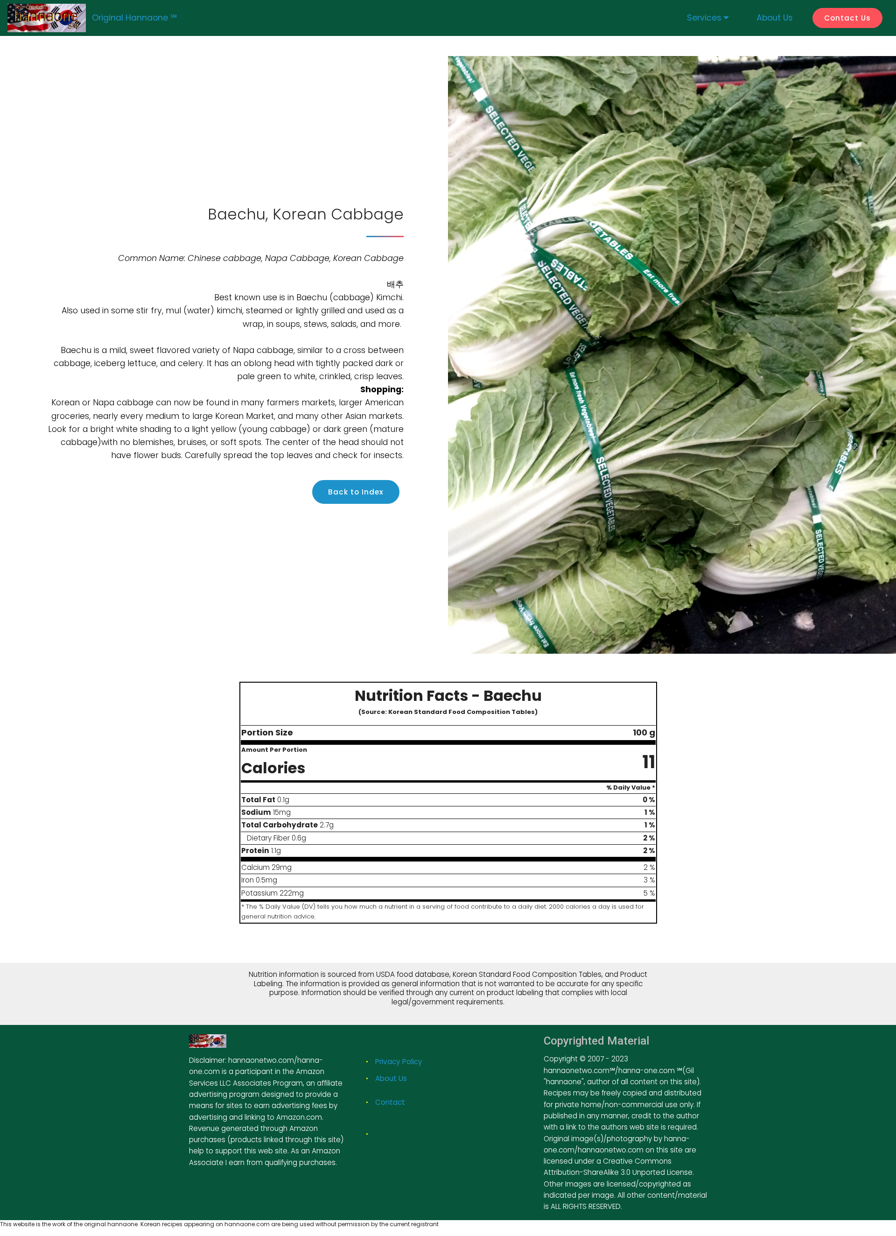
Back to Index (356, 492)
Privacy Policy (398, 1061)
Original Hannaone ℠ (134, 17)
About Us (391, 1078)
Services (704, 17)
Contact (390, 1102)
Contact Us (847, 18)
